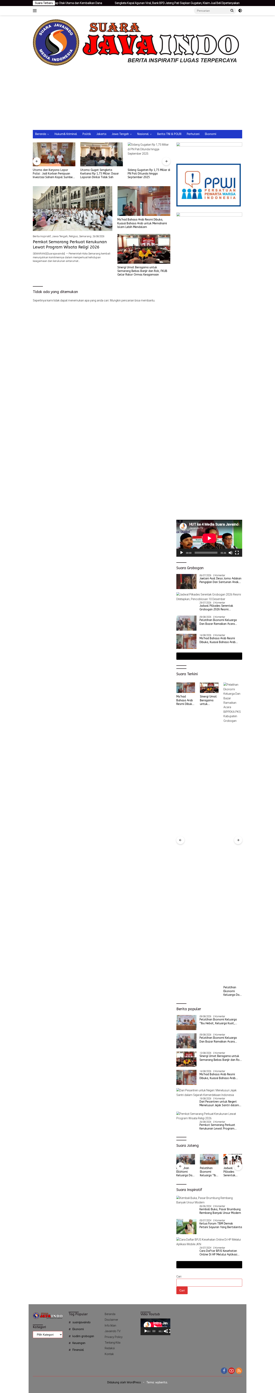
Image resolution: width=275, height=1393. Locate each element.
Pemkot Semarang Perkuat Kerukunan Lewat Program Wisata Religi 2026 (232, 700)
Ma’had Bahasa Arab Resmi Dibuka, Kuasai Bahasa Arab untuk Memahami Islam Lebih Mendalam (142, 223)
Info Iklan (110, 1325)
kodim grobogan (83, 1336)
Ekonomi (210, 134)
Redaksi (110, 1348)
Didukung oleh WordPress (124, 1382)
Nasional (143, 134)
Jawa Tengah (120, 134)
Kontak (109, 1354)
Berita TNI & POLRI (169, 134)
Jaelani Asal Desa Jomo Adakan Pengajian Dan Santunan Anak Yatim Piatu (220, 580)
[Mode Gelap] (240, 10)
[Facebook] (224, 1371)
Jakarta (101, 134)
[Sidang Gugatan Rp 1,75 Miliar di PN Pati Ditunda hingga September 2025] (149, 154)
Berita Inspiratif (42, 236)
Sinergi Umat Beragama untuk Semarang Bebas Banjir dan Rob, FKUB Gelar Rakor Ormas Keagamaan (142, 271)
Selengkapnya (208, 656)
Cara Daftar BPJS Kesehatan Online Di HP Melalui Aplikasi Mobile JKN (218, 1252)
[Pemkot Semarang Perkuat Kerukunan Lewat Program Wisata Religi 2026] (72, 208)
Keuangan (78, 1343)
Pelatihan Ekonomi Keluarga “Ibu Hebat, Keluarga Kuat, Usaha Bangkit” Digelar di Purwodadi (218, 1021)
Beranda (40, 134)
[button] (232, 10)
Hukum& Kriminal (66, 134)
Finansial (78, 1350)
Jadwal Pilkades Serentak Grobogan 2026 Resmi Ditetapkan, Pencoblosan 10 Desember (218, 607)
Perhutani (193, 134)
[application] (209, 538)
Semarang (85, 236)
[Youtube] (231, 1371)
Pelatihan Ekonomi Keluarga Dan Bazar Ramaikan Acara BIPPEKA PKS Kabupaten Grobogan (218, 622)
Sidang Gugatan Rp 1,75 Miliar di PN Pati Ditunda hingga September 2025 (149, 173)
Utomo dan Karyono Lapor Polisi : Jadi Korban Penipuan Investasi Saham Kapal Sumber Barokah (53, 173)
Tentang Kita (112, 1342)
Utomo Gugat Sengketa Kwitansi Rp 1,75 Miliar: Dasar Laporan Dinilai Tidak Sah (99, 173)
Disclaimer (111, 1319)
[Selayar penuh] (237, 553)
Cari (178, 1276)
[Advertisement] (137, 100)
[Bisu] (230, 553)
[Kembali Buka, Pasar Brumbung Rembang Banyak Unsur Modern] (209, 1200)
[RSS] (239, 1371)
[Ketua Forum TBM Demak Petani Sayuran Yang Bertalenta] (186, 1226)
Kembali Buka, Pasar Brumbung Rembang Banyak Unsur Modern (220, 1211)
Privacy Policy (114, 1337)
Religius (73, 236)
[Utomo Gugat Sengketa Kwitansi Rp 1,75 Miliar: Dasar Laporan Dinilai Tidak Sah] (101, 154)
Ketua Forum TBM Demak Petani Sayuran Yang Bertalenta (221, 1225)
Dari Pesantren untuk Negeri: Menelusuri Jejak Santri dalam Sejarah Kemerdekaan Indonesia (220, 1103)
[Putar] (182, 553)
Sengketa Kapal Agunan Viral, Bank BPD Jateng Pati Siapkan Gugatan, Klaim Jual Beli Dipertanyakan (132, 3)
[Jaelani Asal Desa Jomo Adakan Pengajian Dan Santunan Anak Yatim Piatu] (186, 581)
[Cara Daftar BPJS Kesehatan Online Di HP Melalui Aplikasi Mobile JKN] (209, 1241)
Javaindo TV (113, 1331)
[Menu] (35, 10)
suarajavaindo (81, 1322)
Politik (87, 134)
